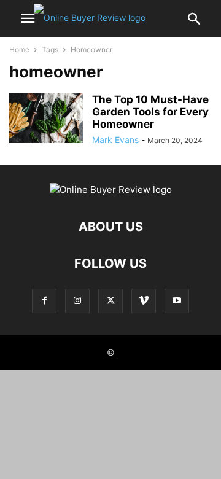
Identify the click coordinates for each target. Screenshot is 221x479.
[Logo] (111, 189)
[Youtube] (177, 300)
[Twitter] (110, 300)
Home (19, 49)
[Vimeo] (143, 300)
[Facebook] (44, 300)
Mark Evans (115, 139)
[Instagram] (77, 300)
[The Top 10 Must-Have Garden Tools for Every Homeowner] (46, 118)
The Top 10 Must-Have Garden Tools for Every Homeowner (150, 111)
